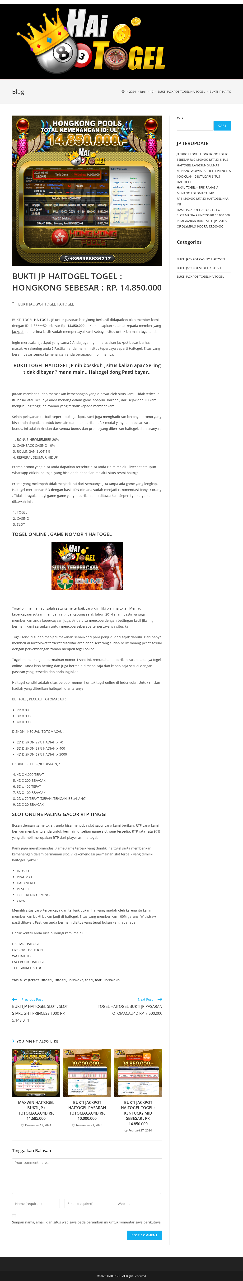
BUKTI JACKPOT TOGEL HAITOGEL (46, 304)
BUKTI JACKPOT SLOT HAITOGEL (199, 268)
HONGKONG (76, 980)
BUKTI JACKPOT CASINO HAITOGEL (201, 259)
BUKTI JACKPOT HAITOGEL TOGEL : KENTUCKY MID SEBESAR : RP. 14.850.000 (138, 1113)
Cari (180, 118)
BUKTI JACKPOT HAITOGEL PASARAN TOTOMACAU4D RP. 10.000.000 (87, 1110)
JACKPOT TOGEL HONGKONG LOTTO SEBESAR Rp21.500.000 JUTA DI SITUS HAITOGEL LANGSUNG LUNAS (203, 159)
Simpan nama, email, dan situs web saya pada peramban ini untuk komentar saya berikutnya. (87, 1222)
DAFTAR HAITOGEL (26, 943)
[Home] (123, 91)
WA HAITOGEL (23, 956)
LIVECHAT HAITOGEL (28, 949)
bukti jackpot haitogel (36, 980)
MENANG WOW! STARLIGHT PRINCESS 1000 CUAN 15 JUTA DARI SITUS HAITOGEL (204, 176)
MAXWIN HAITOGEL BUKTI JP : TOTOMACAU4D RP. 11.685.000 (36, 1110)
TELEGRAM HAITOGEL (29, 968)
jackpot (17, 331)
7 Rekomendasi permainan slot (95, 854)
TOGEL (89, 980)
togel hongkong (107, 980)
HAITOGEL (42, 319)
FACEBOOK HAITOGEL (29, 962)
